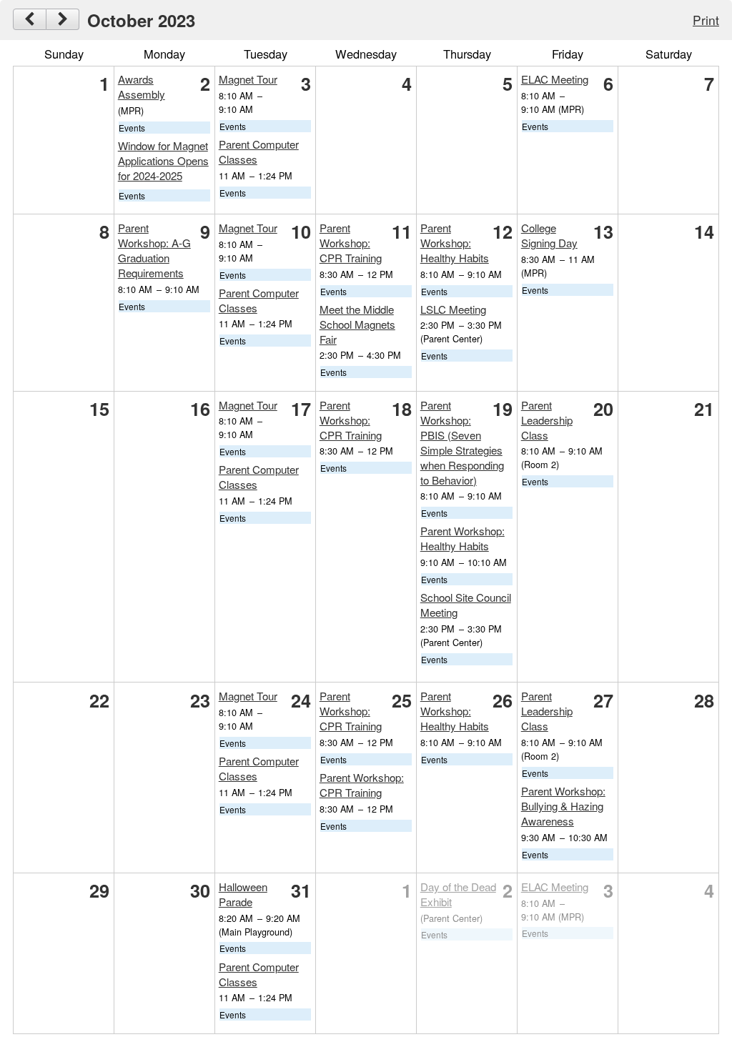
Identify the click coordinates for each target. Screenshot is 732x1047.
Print (706, 20)
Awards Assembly (141, 86)
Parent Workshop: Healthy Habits (454, 242)
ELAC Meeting (554, 78)
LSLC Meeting (453, 309)
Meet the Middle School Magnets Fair (357, 324)
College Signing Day (549, 235)
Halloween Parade (243, 894)
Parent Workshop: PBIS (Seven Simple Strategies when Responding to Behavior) (462, 442)
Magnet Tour (248, 78)
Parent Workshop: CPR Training (351, 242)
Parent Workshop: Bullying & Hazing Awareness (563, 805)
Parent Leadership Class (547, 419)
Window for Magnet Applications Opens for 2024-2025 (163, 160)
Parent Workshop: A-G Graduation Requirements (154, 250)
